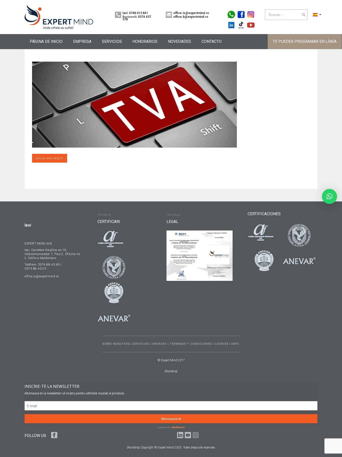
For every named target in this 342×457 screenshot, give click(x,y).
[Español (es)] (315, 15)
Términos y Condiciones (191, 344)
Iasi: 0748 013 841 (135, 13)
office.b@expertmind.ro (190, 17)
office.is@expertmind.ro (191, 13)
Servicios (141, 344)
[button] (329, 196)
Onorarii (159, 344)
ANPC (235, 344)
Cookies (221, 344)
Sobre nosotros (116, 344)
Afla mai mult (49, 158)
